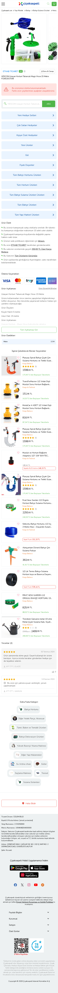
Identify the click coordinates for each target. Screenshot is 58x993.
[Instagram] (29, 884)
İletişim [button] (12, 925)
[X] (22, 884)
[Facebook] (15, 884)
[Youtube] (36, 884)
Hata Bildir (30, 803)
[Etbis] (21, 946)
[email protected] (26, 820)
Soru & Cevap (48, 71)
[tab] (29, 912)
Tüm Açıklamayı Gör (29, 329)
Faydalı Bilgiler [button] (15, 912)
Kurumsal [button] (13, 918)
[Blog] (42, 884)
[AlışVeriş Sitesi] (54, 4)
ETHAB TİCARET (10, 71)
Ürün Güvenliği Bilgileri (48, 288)
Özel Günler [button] (14, 931)
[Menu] (3, 3)
